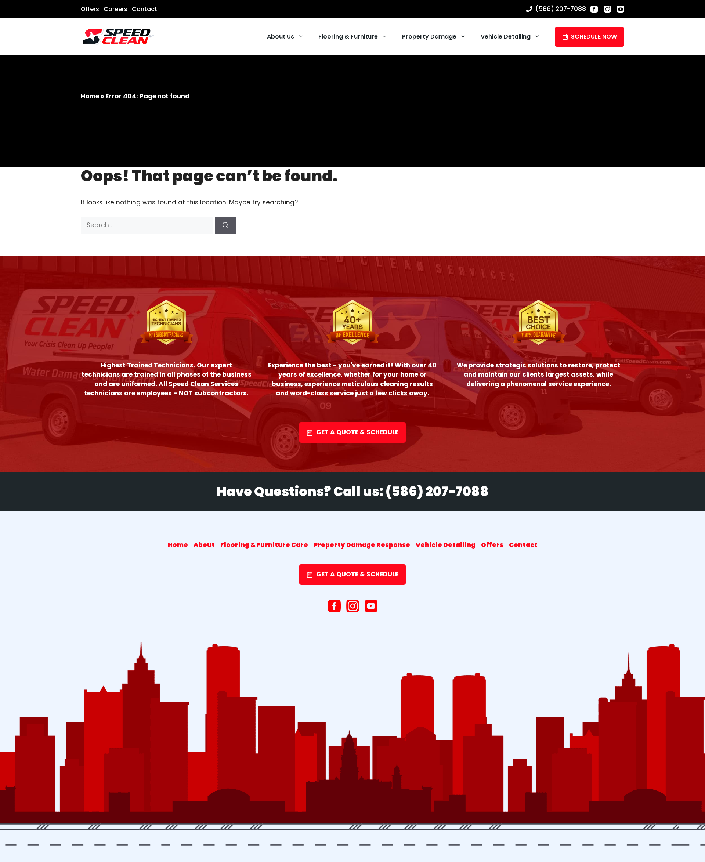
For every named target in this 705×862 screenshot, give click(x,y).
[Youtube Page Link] (620, 9)
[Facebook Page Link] (594, 9)
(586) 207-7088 (560, 8)
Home (90, 96)
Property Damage (429, 36)
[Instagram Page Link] (607, 9)
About (204, 544)
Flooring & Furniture (348, 36)
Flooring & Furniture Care (264, 544)
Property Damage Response (362, 544)
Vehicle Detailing (506, 36)
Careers (115, 9)
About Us (280, 36)
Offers (90, 9)
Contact (144, 9)
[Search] (225, 225)
